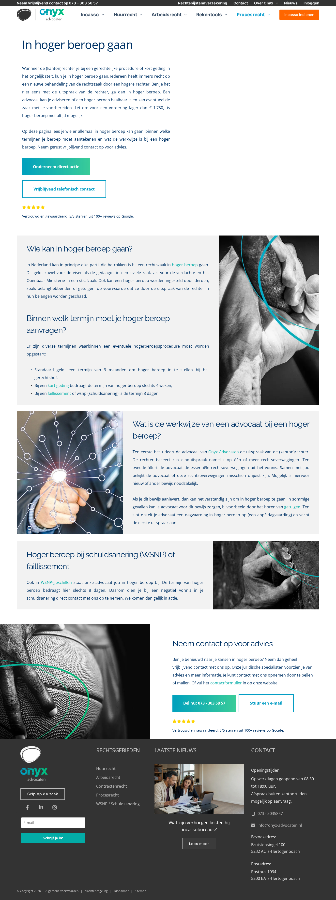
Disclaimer (121, 891)
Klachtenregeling (96, 891)
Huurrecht (125, 14)
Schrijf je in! (53, 838)
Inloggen (311, 3)
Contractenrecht (111, 786)
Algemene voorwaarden (62, 891)
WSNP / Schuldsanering (118, 804)
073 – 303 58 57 (83, 3)
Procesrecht (251, 14)
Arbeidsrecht (167, 14)
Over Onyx (263, 3)
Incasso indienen (299, 14)
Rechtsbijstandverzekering (202, 3)
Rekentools (209, 14)
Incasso (90, 14)
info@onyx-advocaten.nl (280, 825)
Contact (240, 3)
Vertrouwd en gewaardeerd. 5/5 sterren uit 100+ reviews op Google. (78, 216)
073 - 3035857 (270, 813)
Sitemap (140, 891)
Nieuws (290, 3)
